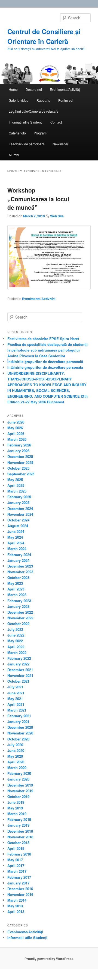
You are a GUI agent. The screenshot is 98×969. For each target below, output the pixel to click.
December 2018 (20, 831)
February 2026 (19, 445)
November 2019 (20, 790)
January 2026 (18, 450)
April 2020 (15, 761)
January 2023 (18, 606)
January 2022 (18, 664)
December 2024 (20, 508)
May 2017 (15, 859)
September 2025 (20, 473)
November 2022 (20, 617)
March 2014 (16, 900)
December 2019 (20, 785)
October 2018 (18, 842)
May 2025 (15, 479)
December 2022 (20, 612)
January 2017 (18, 883)
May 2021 (15, 698)
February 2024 (19, 554)
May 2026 (15, 427)
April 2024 (15, 542)
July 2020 (15, 744)
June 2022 (15, 635)
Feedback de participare (27, 144)
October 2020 (18, 739)
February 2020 (19, 773)
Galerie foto (17, 133)
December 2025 (20, 456)
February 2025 (19, 496)
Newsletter (60, 144)
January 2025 (18, 502)
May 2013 (15, 905)
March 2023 (16, 594)
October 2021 (18, 681)
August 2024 (17, 525)
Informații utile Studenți (25, 122)
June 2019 (15, 802)
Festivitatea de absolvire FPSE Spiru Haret (43, 338)
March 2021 (16, 710)
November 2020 (20, 733)
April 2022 (15, 646)
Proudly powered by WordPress (49, 958)
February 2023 (19, 600)
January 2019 (18, 825)
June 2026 (15, 422)
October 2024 (18, 520)
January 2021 (18, 721)
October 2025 (18, 468)
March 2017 (16, 871)
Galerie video (19, 100)
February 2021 (19, 715)
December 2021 (20, 669)
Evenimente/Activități (65, 89)
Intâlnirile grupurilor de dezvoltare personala (45, 367)
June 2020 (15, 750)
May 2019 (15, 808)
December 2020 (20, 727)
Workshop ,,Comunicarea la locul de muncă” (38, 198)
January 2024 (18, 560)
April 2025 (15, 485)
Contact (56, 122)
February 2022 (19, 658)
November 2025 (20, 462)
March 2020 (16, 767)
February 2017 (19, 877)
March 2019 (16, 813)
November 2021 (20, 675)
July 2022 (15, 629)
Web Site (57, 216)
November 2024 (20, 514)
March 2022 (16, 652)
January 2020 (18, 779)
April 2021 (15, 704)
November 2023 (20, 571)
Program (40, 133)
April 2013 (15, 911)
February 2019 (19, 819)
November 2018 (20, 836)
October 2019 (18, 796)
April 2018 (15, 848)
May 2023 (15, 583)
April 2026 (15, 433)
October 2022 (18, 623)
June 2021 (15, 692)
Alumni (14, 154)
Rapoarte (43, 100)
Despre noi (34, 89)
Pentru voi (65, 100)
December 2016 (20, 888)
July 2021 (15, 686)
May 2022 (15, 640)
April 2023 (15, 589)
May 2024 (15, 537)
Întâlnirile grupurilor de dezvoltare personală (45, 361)
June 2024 (15, 531)
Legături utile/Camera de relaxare (34, 111)
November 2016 (20, 894)
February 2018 (19, 854)
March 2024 (16, 548)
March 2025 (16, 491)
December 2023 (20, 566)
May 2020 (15, 756)
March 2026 (16, 439)
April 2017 (15, 865)
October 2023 (18, 577)
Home (13, 89)
